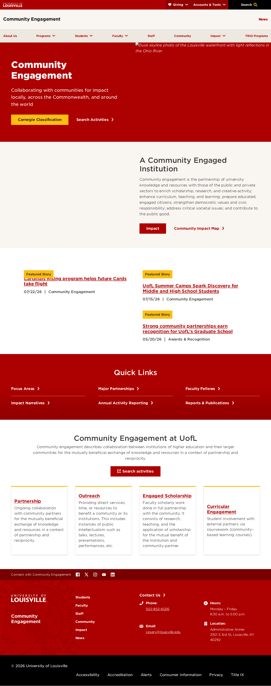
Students (82, 597)
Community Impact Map (197, 228)
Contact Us (150, 595)
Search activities (138, 471)
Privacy (216, 675)
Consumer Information (181, 675)
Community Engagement (25, 619)
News (80, 638)
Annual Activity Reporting (123, 403)
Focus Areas (23, 389)
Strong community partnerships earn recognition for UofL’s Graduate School (188, 328)
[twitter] (86, 575)
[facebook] (78, 575)
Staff (79, 614)
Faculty (81, 605)
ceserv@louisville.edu (163, 632)
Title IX (237, 675)
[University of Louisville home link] (13, 5)
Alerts (146, 675)
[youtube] (104, 575)
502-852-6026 (157, 609)
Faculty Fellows (200, 389)
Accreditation (120, 675)
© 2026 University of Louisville (39, 666)
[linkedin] (113, 575)
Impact (152, 228)
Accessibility (87, 675)
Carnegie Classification (40, 120)
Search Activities (93, 120)
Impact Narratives (28, 403)
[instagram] (95, 575)
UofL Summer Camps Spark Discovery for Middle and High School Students (190, 288)
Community (85, 622)
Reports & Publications (207, 403)
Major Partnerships (116, 389)
